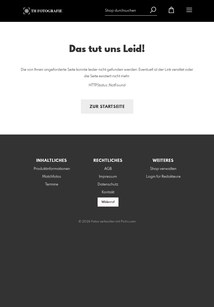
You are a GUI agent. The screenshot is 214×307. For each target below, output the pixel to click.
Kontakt (108, 192)
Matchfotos (51, 176)
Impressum (108, 176)
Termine (51, 184)
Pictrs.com (128, 221)
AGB (108, 169)
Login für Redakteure (163, 176)
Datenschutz (108, 184)
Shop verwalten (163, 169)
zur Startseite (107, 107)
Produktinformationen (52, 169)
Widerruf (108, 202)
